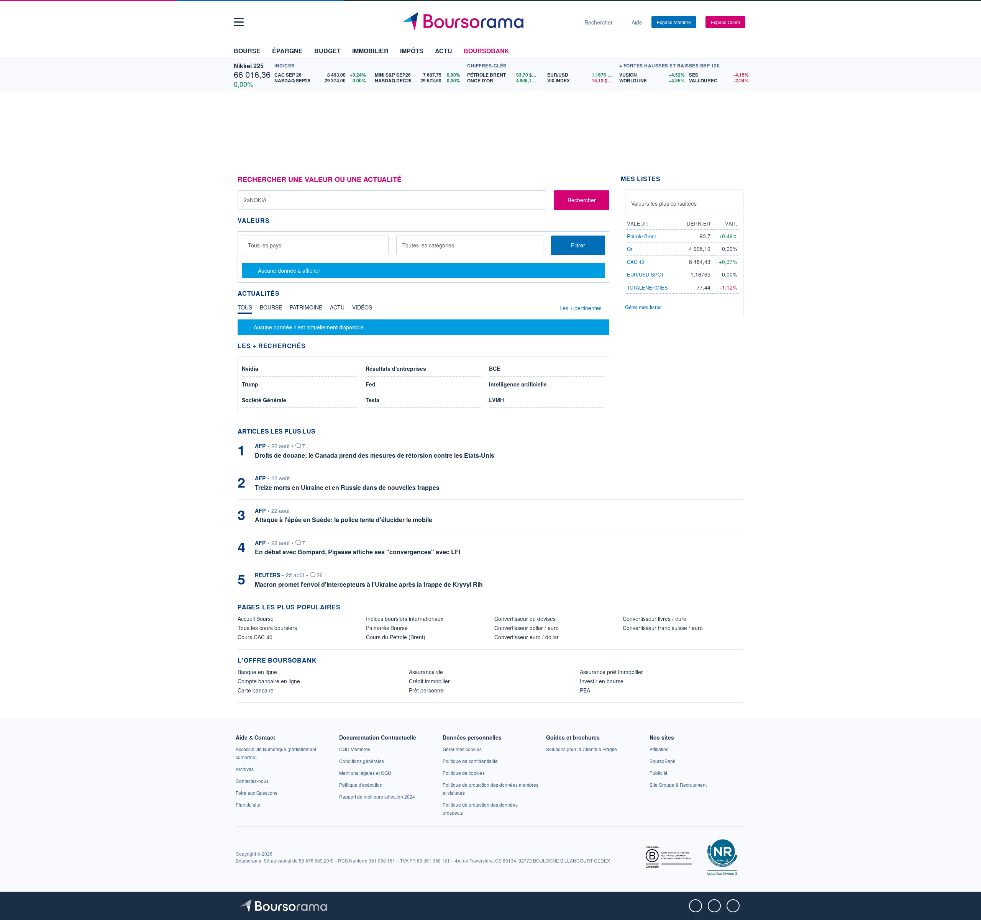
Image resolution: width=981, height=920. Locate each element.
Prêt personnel (427, 690)
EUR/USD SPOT (645, 274)
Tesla (372, 400)
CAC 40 (635, 261)
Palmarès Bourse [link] (387, 628)
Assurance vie (426, 672)
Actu (443, 50)
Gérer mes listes (643, 307)
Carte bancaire (256, 690)
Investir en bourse (601, 681)
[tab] (245, 309)
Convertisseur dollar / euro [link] (526, 628)
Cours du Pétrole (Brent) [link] (395, 637)
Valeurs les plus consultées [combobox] (664, 203)
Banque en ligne (257, 672)
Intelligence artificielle (518, 384)
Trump (250, 384)
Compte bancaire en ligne (269, 681)
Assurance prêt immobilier (611, 672)
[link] (245, 769)
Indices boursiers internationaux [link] (404, 618)
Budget (327, 50)
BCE (494, 368)
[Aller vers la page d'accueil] (487, 22)
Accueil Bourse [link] (256, 618)
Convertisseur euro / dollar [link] (526, 637)
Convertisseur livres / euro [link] (654, 618)
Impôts (411, 50)
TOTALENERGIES (647, 287)
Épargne (287, 50)
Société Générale (264, 400)
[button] (239, 22)
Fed (371, 384)
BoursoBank (486, 50)
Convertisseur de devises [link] (525, 618)
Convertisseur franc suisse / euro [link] (663, 628)
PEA (585, 690)
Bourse (247, 50)
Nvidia (250, 368)
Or (629, 248)
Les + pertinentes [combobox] (580, 308)
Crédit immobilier (429, 681)
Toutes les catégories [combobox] (428, 245)
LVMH (496, 400)
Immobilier (370, 50)
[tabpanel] (423, 327)
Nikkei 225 (249, 65)
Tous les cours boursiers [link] (267, 628)
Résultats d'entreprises (396, 368)
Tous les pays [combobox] (264, 245)
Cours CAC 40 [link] (255, 637)
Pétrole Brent (641, 236)
